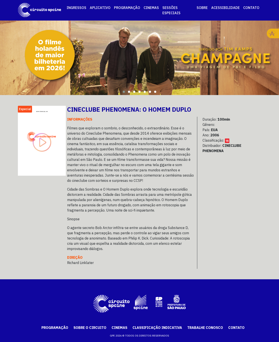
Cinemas (119, 327)
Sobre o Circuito (89, 327)
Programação (54, 327)
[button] (123, 92)
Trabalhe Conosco (205, 327)
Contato (236, 327)
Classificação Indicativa (157, 327)
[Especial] (42, 140)
